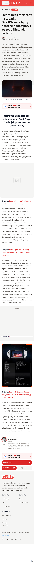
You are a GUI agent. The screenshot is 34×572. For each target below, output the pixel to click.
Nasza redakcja (7, 515)
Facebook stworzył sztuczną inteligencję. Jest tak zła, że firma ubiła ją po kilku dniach (16, 395)
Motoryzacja (6, 506)
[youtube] (4, 444)
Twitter (6, 468)
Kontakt (4, 519)
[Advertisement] (17, 322)
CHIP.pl (9, 533)
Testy (3, 502)
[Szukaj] (26, 3)
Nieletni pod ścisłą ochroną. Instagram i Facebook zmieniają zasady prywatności (16, 252)
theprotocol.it (6, 535)
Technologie (6, 499)
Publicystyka (23, 502)
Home (6, 9)
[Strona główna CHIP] (15, 3)
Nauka (21, 499)
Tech (16, 9)
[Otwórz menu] (30, 3)
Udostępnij (7, 462)
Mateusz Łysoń (10, 37)
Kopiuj (26, 468)
